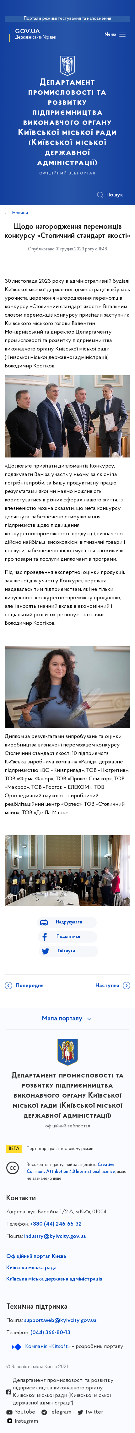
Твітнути (66, 951)
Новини (20, 213)
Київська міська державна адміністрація (54, 1279)
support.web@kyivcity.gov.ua (60, 1320)
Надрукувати (69, 922)
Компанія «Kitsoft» (47, 1347)
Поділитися (68, 936)
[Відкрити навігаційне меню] (122, 35)
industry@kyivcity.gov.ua (55, 1236)
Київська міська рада (31, 1268)
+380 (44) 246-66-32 (56, 1224)
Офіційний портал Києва (36, 1256)
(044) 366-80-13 (50, 1333)
